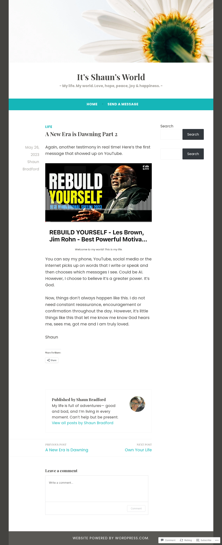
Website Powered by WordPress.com (110, 538)
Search (166, 126)
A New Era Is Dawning (66, 448)
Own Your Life (138, 448)
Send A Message (123, 104)
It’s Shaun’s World (111, 76)
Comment (136, 508)
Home (92, 104)
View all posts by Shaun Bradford (82, 422)
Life (48, 126)
